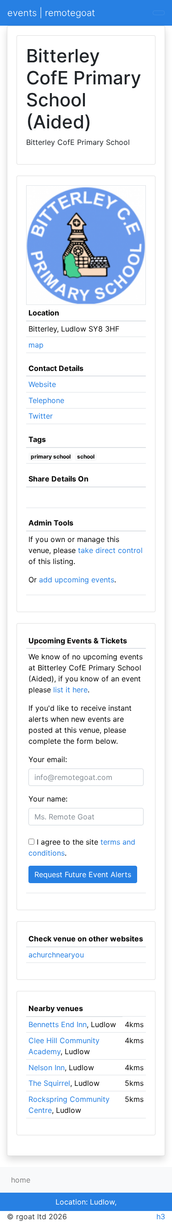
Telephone (46, 400)
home (20, 1179)
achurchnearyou (56, 954)
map (36, 344)
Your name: (47, 798)
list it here (70, 689)
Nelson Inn (46, 1067)
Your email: (47, 759)
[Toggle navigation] (159, 13)
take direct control (110, 550)
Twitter (40, 415)
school (85, 456)
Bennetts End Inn (57, 1024)
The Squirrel (49, 1083)
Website (42, 384)
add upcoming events (76, 579)
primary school (51, 456)
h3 (160, 1216)
